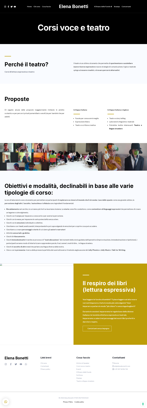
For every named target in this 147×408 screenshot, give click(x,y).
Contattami (126, 6)
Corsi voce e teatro (83, 366)
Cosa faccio (46, 6)
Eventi (78, 369)
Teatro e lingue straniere (85, 381)
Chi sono (37, 6)
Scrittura (79, 375)
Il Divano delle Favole (83, 372)
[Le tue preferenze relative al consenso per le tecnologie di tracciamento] (143, 404)
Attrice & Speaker (82, 363)
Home (29, 6)
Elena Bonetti (73, 6)
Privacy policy (45, 369)
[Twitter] (12, 7)
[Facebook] (8, 7)
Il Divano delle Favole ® (103, 6)
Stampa (117, 6)
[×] (5, 401)
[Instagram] (5, 7)
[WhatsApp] (26, 364)
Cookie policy (79, 402)
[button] (97, 328)
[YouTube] (15, 7)
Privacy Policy (68, 402)
